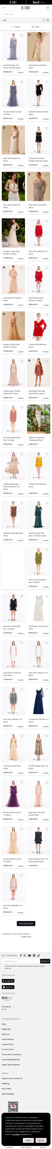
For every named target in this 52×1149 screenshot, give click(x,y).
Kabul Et (41, 1140)
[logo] (25, 7)
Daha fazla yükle (26, 923)
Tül (4, 20)
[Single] (43, 20)
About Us (6, 1034)
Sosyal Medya (8, 1039)
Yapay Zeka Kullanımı (11, 1064)
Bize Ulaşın (6, 1088)
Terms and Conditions (11, 1054)
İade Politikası (8, 1094)
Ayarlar (28, 1140)
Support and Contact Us (12, 1078)
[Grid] (47, 20)
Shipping (5, 1083)
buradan (16, 1134)
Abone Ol (45, 961)
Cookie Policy (8, 1044)
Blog (4, 1024)
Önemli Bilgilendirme (11, 1059)
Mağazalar (6, 1029)
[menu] (4, 7)
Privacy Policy (8, 1049)
